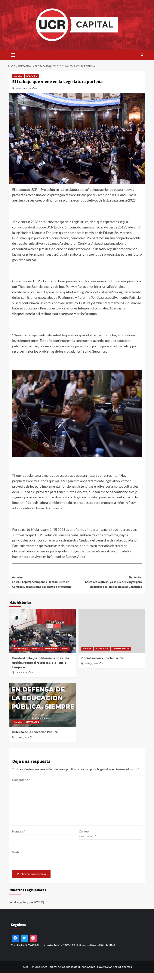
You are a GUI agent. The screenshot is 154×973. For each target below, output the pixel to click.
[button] (13, 54)
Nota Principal (21, 648)
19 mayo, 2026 (91, 663)
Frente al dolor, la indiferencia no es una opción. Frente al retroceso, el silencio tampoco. (40, 663)
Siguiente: (113, 582)
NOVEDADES (51, 648)
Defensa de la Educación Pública (35, 732)
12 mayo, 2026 (22, 737)
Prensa (65, 648)
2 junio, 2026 (21, 672)
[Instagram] (33, 938)
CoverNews (104, 966)
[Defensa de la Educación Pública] (42, 705)
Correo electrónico (87, 833)
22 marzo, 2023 (23, 88)
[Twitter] (24, 938)
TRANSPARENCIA (120, 648)
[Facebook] (15, 938)
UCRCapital (31, 76)
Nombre (18, 831)
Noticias (18, 76)
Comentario (21, 779)
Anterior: (42, 582)
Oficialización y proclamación (102, 658)
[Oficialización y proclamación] (112, 631)
